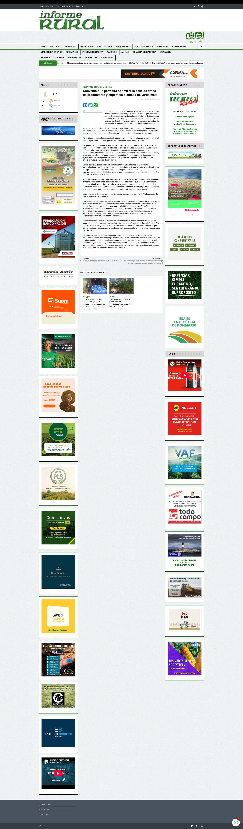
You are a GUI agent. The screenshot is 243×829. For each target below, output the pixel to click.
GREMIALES (72, 52)
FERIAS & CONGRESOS (52, 58)
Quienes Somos (47, 6)
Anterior (86, 258)
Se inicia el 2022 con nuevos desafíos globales (99, 261)
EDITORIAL (55, 46)
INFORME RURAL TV (92, 52)
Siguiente (156, 258)
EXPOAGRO (165, 52)
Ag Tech (125, 52)
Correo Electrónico (153, 99)
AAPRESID (112, 52)
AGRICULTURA (104, 46)
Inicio (43, 46)
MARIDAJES (91, 58)
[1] (236, 824)
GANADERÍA (86, 46)
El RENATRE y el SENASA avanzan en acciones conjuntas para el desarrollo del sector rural (127, 63)
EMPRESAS (71, 46)
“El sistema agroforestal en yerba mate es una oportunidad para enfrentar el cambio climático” (121, 301)
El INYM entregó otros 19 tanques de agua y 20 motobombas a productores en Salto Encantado (94, 301)
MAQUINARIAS (123, 46)
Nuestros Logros (63, 6)
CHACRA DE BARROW (144, 52)
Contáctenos (77, 6)
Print (141, 99)
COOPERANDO (179, 46)
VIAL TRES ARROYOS (51, 52)
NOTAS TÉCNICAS (144, 46)
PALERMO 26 (74, 58)
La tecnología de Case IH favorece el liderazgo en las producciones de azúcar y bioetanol (143, 262)
